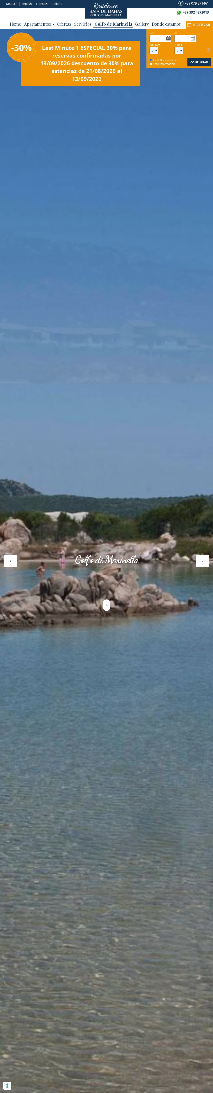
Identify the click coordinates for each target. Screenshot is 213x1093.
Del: (152, 33)
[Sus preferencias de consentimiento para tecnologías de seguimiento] (7, 1086)
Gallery (142, 24)
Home (15, 24)
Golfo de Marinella (113, 24)
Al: (175, 33)
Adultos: (155, 45)
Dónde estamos (166, 24)
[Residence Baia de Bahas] (106, 9)
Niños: (178, 45)
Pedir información (164, 64)
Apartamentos (38, 24)
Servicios (83, 24)
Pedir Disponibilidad (165, 60)
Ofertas (64, 24)
